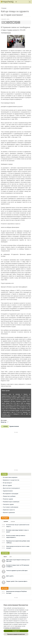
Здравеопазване (14, 426)
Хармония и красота (9, 509)
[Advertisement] (16, 449)
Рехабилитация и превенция (11, 501)
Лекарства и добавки (9, 496)
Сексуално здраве (8, 504)
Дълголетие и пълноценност (11, 488)
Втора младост (7, 482)
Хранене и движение (9, 512)
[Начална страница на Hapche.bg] (7, 2)
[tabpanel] (16, 536)
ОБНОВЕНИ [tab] (13, 521)
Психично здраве (8, 499)
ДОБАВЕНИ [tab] (6, 521)
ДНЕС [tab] (11, 556)
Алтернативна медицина (10, 477)
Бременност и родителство (11, 480)
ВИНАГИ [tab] (5, 556)
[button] (16, 2)
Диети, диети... (10, 576)
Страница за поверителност (12, 628)
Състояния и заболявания (10, 507)
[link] (12, 628)
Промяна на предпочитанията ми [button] (16, 634)
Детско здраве (7, 485)
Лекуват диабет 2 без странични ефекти (16, 581)
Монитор (3, 422)
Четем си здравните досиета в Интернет (17, 570)
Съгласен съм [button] (16, 631)
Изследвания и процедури (10, 493)
